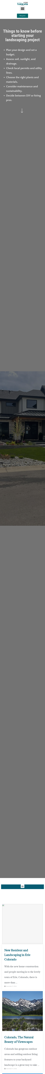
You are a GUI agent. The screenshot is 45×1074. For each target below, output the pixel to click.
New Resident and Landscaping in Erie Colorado (17, 954)
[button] (22, 8)
